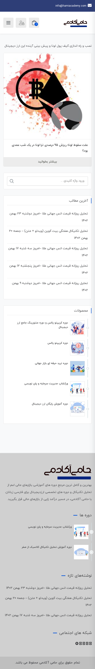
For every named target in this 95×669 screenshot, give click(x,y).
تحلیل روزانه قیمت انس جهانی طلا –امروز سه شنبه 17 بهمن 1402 (48, 615)
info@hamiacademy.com (70, 6)
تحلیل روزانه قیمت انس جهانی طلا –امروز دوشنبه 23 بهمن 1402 (49, 588)
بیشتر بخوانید (47, 162)
